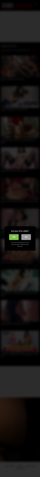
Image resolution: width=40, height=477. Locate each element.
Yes (13, 237)
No (26, 237)
